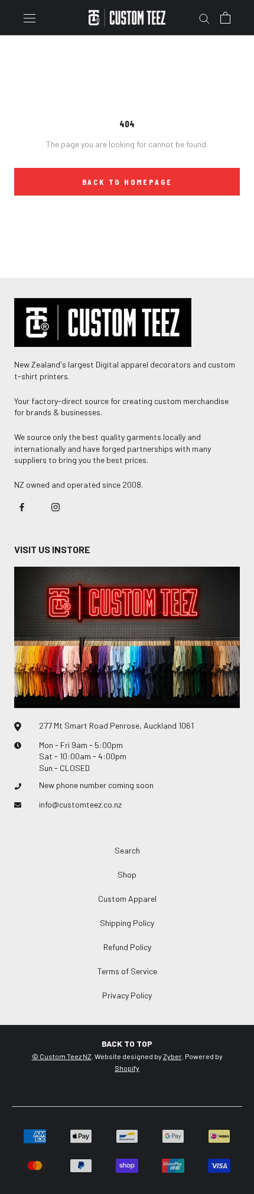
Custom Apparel (127, 899)
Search (127, 850)
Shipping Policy (127, 923)
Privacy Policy (127, 995)
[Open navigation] (29, 17)
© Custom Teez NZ (62, 1056)
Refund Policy (127, 947)
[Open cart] (225, 18)
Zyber (172, 1056)
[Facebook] (22, 506)
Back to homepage (127, 182)
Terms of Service (127, 971)
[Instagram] (55, 506)
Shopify (127, 1068)
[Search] (204, 18)
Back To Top (127, 1043)
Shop (127, 874)
